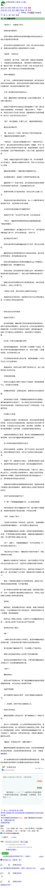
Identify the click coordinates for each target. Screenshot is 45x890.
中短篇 (21, 10)
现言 (9, 8)
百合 (25, 8)
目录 (13, 15)
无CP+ (21, 8)
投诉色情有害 (20, 813)
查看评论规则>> (12, 850)
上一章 (8, 15)
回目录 (13, 810)
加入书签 (20, 810)
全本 (9, 10)
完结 (29, 8)
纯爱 (13, 8)
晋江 (14, 2)
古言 (6, 8)
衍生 (17, 8)
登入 (20, 2)
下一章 (2, 15)
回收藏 (8, 813)
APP (25, 10)
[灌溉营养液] (5, 823)
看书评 (3, 813)
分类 (2, 10)
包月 (13, 10)
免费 (17, 10)
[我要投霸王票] (9, 820)
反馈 (29, 10)
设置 (17, 15)
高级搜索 (38, 13)
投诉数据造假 (30, 813)
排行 (6, 10)
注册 (24, 2)
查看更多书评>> (6, 885)
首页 (2, 8)
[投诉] (19, 865)
